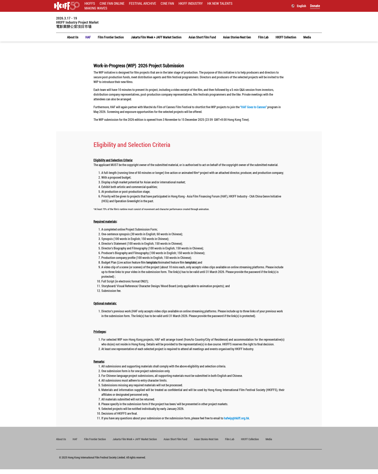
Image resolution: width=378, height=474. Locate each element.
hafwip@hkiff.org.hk (237, 418)
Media (269, 439)
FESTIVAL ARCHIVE (142, 3)
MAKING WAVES (95, 8)
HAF (75, 439)
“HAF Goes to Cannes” (253, 107)
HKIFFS (89, 3)
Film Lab (229, 439)
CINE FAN (167, 3)
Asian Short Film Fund (175, 439)
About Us (61, 439)
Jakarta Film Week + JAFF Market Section (135, 439)
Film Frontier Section (95, 439)
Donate (315, 5)
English (301, 6)
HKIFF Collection (250, 439)
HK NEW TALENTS (220, 3)
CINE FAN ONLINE (112, 3)
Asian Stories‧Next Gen (206, 439)
